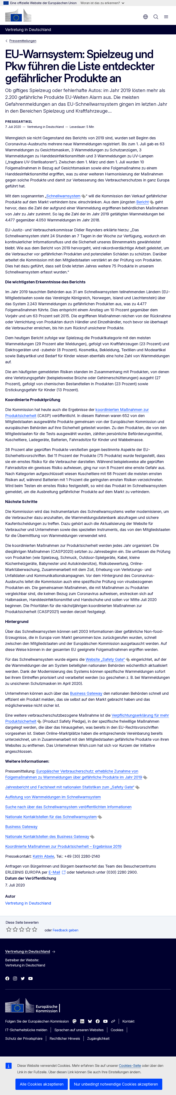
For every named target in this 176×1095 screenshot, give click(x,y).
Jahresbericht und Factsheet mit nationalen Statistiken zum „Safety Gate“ (69, 787)
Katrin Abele (43, 856)
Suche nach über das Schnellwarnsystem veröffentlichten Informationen (68, 807)
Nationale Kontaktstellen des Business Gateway (47, 836)
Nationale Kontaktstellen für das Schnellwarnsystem (51, 816)
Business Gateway (86, 693)
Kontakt (128, 1021)
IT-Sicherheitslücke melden (26, 1030)
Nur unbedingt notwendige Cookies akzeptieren (116, 1084)
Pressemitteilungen (22, 41)
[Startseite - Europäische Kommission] (18, 15)
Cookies (117, 1030)
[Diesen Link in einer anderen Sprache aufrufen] (83, 196)
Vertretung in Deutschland (28, 903)
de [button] (145, 16)
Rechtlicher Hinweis (65, 1038)
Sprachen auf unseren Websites (79, 1030)
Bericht (142, 202)
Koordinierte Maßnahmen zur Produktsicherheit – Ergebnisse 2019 (63, 846)
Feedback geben (65, 930)
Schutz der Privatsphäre (23, 1038)
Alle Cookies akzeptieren (42, 1084)
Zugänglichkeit (98, 1038)
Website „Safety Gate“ (105, 659)
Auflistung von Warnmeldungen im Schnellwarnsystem (53, 797)
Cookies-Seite (130, 1065)
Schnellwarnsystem (63, 196)
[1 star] (9, 929)
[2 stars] (12, 929)
